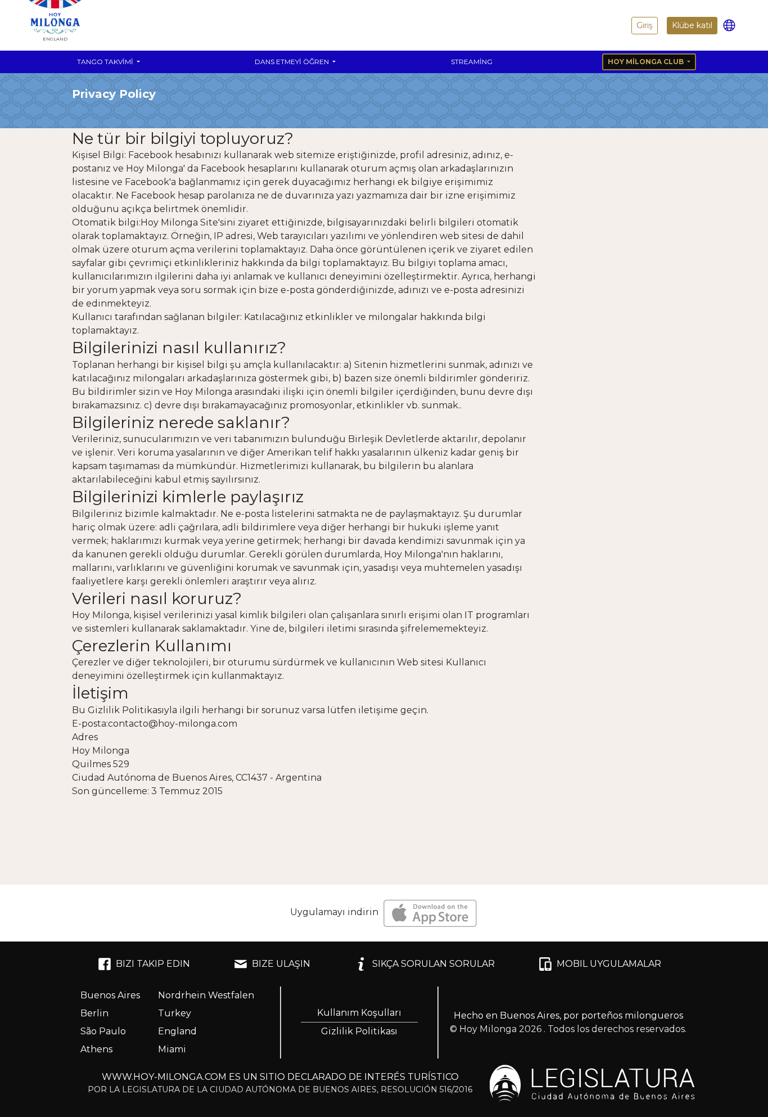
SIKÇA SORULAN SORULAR (433, 963)
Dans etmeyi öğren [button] (293, 61)
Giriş (644, 25)
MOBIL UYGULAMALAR (609, 963)
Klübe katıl (692, 25)
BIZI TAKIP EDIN (153, 963)
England (177, 1031)
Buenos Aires (110, 995)
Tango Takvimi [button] (106, 61)
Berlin (94, 1013)
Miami (172, 1049)
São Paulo (103, 1031)
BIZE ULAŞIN (281, 963)
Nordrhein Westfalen (206, 995)
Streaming (472, 61)
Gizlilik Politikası (359, 1031)
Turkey (174, 1013)
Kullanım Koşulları (359, 1012)
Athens (96, 1049)
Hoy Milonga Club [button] (646, 61)
